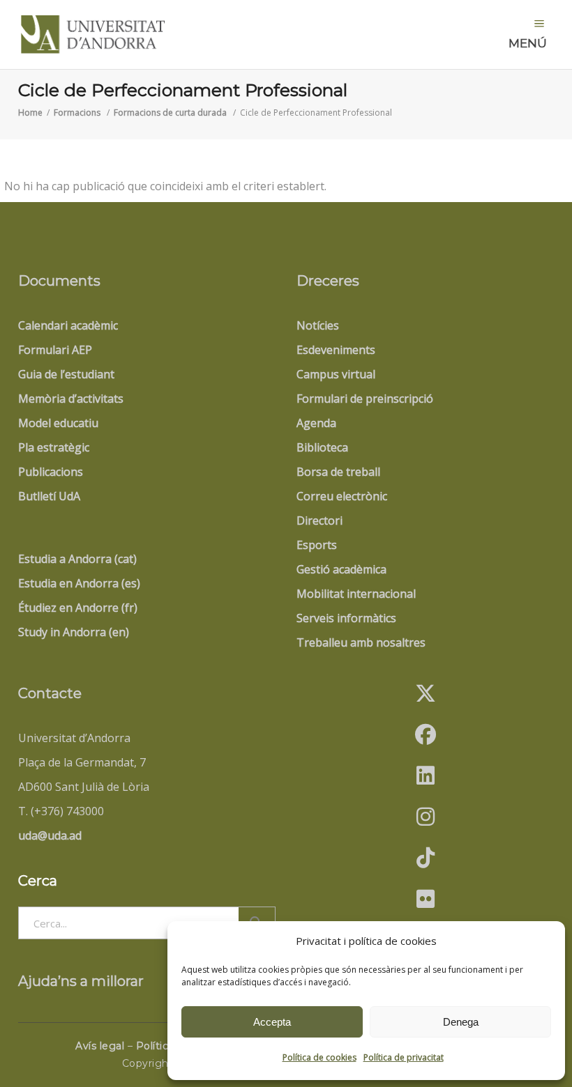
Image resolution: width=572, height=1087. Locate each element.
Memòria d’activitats (70, 398)
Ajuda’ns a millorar (81, 981)
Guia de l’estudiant (66, 374)
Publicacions (50, 471)
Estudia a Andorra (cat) (77, 558)
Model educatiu (58, 423)
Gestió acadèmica (341, 569)
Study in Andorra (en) (73, 632)
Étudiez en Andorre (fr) (77, 607)
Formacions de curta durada (170, 112)
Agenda (316, 423)
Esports (316, 545)
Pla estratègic (53, 447)
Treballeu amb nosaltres (361, 642)
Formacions (77, 112)
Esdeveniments (335, 349)
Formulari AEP (55, 349)
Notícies (317, 325)
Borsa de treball (338, 471)
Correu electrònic (341, 496)
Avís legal (99, 1046)
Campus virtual (335, 374)
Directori (319, 520)
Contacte (50, 693)
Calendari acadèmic (68, 325)
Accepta (272, 1022)
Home (30, 112)
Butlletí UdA (49, 496)
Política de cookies (319, 1057)
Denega (461, 1022)
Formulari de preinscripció (364, 398)
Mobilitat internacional (356, 593)
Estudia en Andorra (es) (79, 583)
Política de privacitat (403, 1057)
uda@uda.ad (50, 835)
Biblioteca (322, 447)
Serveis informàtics (346, 618)
